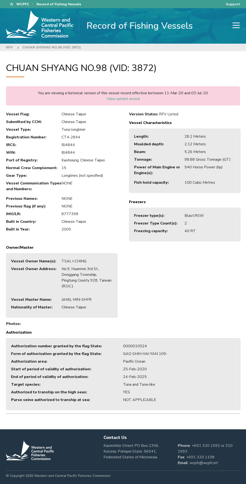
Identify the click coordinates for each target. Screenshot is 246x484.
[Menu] (234, 26)
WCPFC (22, 4)
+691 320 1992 (206, 445)
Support (233, 4)
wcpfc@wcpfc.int (204, 463)
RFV (9, 47)
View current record (123, 98)
